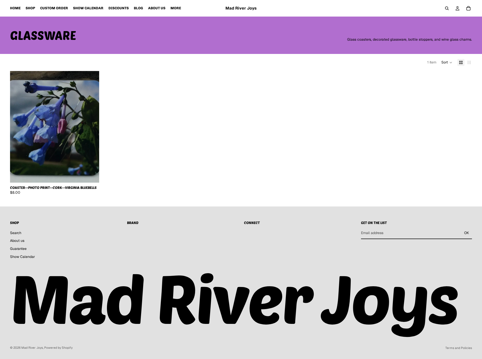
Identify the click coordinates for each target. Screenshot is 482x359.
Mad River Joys (32, 348)
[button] (446, 62)
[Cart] (468, 8)
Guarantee (18, 248)
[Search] (446, 8)
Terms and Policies (458, 348)
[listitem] (176, 8)
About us (17, 240)
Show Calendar (22, 256)
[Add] (91, 174)
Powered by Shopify (58, 348)
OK (466, 233)
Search (15, 233)
